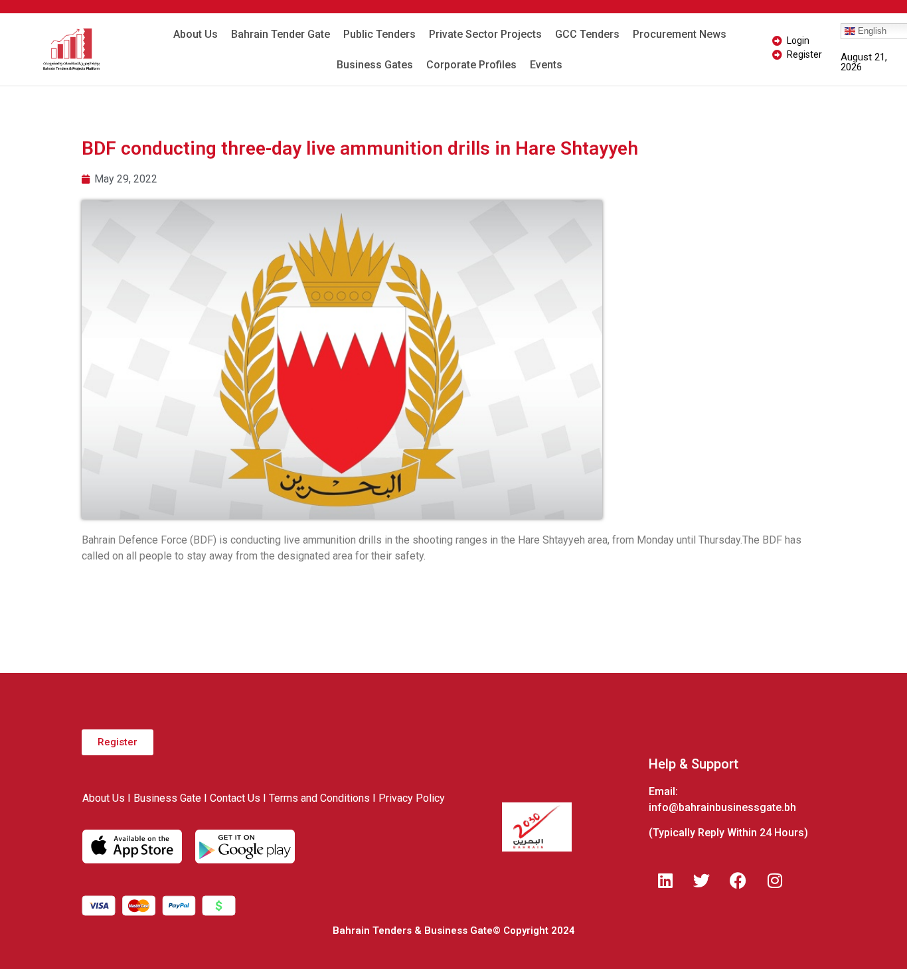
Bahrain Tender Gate (280, 34)
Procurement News (679, 34)
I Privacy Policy (408, 798)
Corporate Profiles (471, 64)
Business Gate (167, 798)
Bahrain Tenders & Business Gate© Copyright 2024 (454, 930)
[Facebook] (738, 880)
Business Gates (375, 64)
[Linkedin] (665, 880)
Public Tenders (379, 34)
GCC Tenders (587, 34)
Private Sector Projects (485, 34)
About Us (195, 34)
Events (546, 64)
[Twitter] (701, 880)
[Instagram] (774, 880)
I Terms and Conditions (316, 798)
